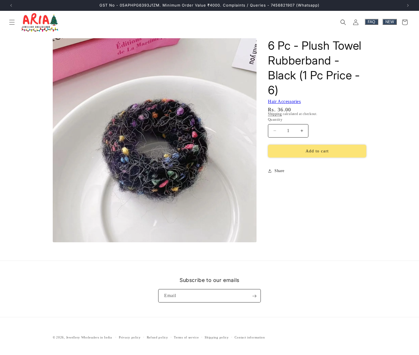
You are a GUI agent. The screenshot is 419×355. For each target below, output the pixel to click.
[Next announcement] (408, 5)
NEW (389, 22)
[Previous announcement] (11, 5)
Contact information (250, 337)
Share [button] (279, 171)
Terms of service (186, 337)
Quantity (275, 119)
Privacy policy (130, 337)
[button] (12, 22)
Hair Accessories (284, 101)
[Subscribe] (254, 296)
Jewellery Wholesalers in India (89, 337)
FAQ (371, 22)
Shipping (275, 114)
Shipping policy (217, 337)
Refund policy (157, 337)
